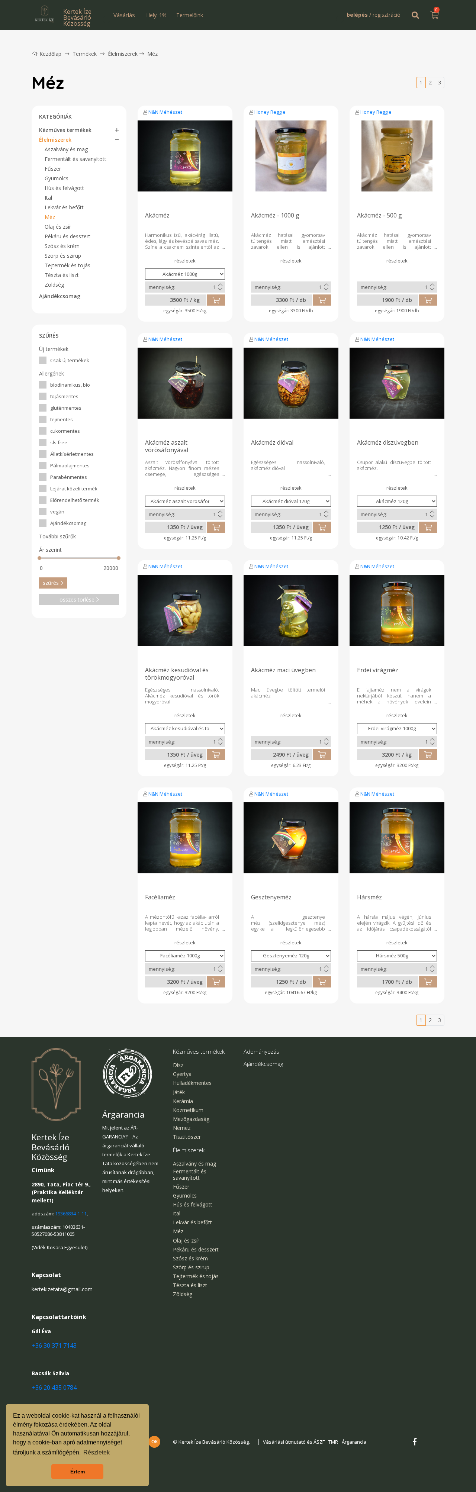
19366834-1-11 (71, 1213)
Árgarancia (354, 1441)
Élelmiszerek (123, 53)
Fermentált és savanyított (75, 158)
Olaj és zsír (58, 226)
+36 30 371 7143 (54, 1345)
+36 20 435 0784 (54, 1387)
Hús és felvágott (64, 187)
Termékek (85, 53)
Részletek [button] (96, 1452)
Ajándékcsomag (59, 296)
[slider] (39, 558)
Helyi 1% (156, 15)
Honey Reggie (270, 112)
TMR (333, 1441)
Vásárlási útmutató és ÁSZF (294, 1441)
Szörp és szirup (63, 255)
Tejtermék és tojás (67, 265)
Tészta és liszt (62, 274)
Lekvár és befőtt (64, 207)
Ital (48, 197)
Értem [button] (77, 1472)
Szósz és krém (62, 245)
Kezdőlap (50, 53)
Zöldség (54, 284)
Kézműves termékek (65, 129)
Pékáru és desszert (67, 236)
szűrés (51, 582)
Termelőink (189, 15)
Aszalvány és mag (66, 149)
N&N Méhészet (165, 112)
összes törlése (77, 599)
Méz (152, 53)
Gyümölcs (56, 178)
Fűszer (53, 168)
